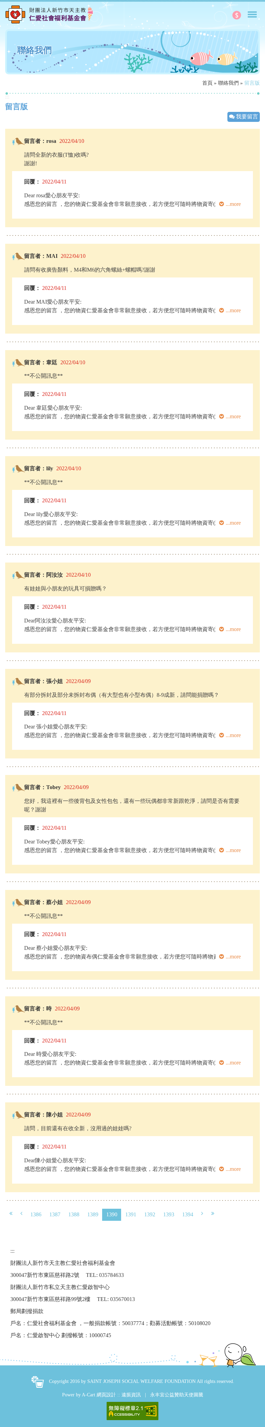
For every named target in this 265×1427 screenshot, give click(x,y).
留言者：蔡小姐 (43, 902)
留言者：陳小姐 (43, 1115)
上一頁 (21, 1213)
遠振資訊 (131, 1394)
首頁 (207, 83)
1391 (130, 1214)
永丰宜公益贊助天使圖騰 (176, 1394)
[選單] (252, 11)
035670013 (122, 1299)
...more (233, 204)
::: (7, 96)
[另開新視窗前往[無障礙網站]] (132, 1411)
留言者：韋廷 (40, 362)
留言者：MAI (41, 256)
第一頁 (11, 1213)
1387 (54, 1214)
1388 (73, 1214)
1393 (168, 1214)
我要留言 (246, 116)
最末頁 (212, 1213)
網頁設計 (106, 1394)
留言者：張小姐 (43, 681)
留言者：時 (38, 1008)
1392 (149, 1214)
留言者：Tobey (42, 787)
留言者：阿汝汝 (43, 575)
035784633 (111, 1275)
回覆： (32, 182)
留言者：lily (38, 468)
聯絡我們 (228, 83)
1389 (92, 1214)
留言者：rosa (40, 141)
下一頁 (202, 1213)
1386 (35, 1214)
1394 (187, 1214)
